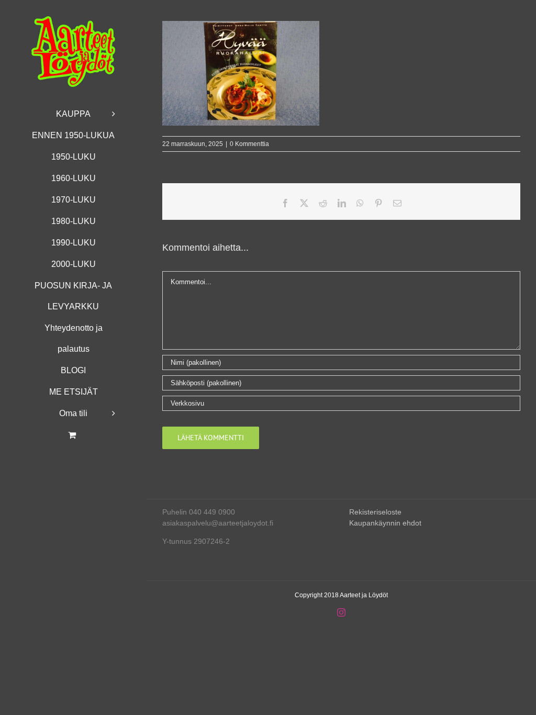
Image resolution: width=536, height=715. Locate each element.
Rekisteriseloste (375, 512)
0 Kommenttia (249, 144)
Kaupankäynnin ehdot (385, 523)
